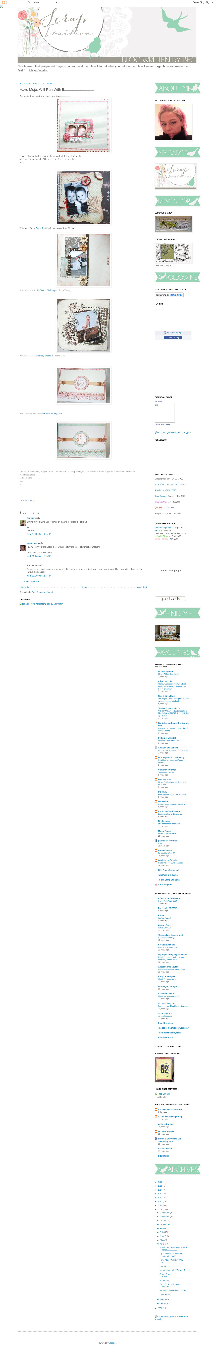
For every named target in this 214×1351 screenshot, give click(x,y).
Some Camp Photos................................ (172, 1275)
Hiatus (160, 843)
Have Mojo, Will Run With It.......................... (171, 1261)
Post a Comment (31, 581)
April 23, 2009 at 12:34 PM (39, 576)
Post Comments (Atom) (42, 592)
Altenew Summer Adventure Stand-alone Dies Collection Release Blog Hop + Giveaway (172, 686)
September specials (166, 772)
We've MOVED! (164, 928)
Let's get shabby (166, 1131)
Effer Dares (163, 1156)
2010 (160, 1205)
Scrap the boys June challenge (170, 863)
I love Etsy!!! (165, 1294)
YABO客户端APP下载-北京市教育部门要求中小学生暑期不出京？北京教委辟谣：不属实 (173, 713)
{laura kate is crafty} (168, 841)
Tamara (30, 518)
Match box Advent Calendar (169, 996)
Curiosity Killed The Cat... (170, 811)
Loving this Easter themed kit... (170, 814)
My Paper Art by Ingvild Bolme (172, 954)
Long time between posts (168, 947)
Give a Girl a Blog (166, 696)
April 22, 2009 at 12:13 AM (39, 556)
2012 (160, 1198)
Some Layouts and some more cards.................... (173, 1248)
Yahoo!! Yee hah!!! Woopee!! (172, 1270)
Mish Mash (163, 802)
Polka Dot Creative (167, 738)
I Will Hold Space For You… (169, 740)
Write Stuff (41, 228)
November (165, 1216)
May (162, 1240)
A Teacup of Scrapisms (169, 898)
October (164, 1220)
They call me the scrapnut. (170, 935)
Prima (161, 915)
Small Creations (165, 1023)
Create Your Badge (162, 425)
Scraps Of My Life (166, 1003)
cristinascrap (164, 780)
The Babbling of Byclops (169, 1033)
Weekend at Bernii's (167, 860)
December (165, 1213)
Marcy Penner (165, 831)
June (162, 1236)
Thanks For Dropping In (169, 708)
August (163, 1228)
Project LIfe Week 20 (166, 853)
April (162, 1244)
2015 (160, 1186)
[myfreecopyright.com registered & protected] (173, 1319)
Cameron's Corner (167, 770)
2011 (160, 1201)
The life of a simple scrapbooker (173, 1028)
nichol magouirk (165, 671)
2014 (160, 1190)
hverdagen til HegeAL (168, 986)
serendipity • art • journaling (171, 757)
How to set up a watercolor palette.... (173, 804)
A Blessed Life (165, 681)
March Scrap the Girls (167, 979)
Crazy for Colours (166, 994)
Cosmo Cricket (165, 925)
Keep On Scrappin (166, 977)
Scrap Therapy (160, 496)
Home (84, 587)
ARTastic (159, 530)
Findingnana (164, 821)
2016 (160, 1182)
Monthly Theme (43, 355)
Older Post (142, 587)
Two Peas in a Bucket (168, 875)
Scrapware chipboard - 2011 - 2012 (171, 484)
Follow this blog (173, 338)
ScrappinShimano (166, 945)
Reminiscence (165, 850)
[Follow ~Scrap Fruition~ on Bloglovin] (169, 297)
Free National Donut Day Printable (172, 794)
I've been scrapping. (166, 938)
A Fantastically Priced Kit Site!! (173, 1291)
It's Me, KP (163, 792)
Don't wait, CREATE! (167, 908)
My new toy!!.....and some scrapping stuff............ (171, 1254)
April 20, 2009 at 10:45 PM (39, 534)
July (162, 1232)
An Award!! (164, 1280)
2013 (160, 1194)
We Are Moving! (164, 918)
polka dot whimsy (166, 1124)
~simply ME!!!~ (165, 1013)
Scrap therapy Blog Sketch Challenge (173, 1006)
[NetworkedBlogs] (173, 333)
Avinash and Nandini (168, 748)
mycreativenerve (165, 1016)
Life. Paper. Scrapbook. (169, 870)
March (163, 1299)
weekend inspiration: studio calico (171, 969)
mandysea (32, 543)
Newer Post (25, 587)
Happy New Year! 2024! (167, 901)
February (164, 1303)
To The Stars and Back (169, 880)
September (165, 1224)
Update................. (167, 1266)
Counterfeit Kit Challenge (170, 1109)
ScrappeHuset (165, 1148)
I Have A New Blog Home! (168, 674)
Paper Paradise (165, 1037)
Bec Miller (159, 401)
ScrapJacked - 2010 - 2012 (165, 490)
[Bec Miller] (165, 422)
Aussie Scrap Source (168, 967)
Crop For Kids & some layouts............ (170, 1285)
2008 (160, 1308)
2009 (160, 1209)
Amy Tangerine (165, 885)
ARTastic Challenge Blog (170, 1117)
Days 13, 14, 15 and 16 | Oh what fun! (173, 750)
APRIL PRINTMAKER (167, 834)
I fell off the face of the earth (169, 824)
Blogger (112, 1343)
